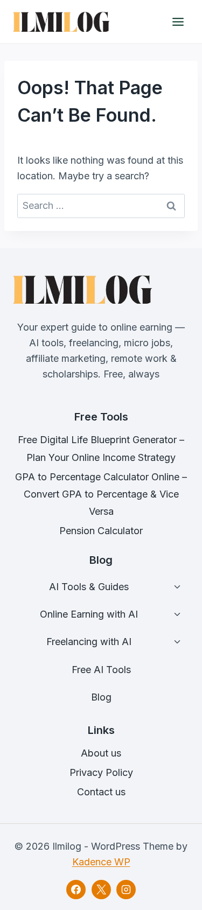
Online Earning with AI (89, 614)
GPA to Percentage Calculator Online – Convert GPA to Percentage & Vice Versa (101, 494)
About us (101, 753)
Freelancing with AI (88, 641)
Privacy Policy (101, 772)
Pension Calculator (101, 530)
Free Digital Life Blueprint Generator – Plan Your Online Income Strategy (101, 448)
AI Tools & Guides (89, 586)
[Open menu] (177, 21)
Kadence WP (101, 861)
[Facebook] (76, 889)
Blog (101, 697)
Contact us (101, 791)
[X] (101, 889)
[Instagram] (126, 889)
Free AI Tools (101, 669)
